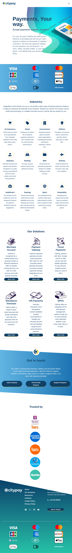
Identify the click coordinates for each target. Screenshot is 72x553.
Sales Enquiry (12, 382)
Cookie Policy (30, 501)
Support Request (60, 382)
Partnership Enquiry (36, 384)
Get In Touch (55, 509)
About (27, 489)
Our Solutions (30, 492)
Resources (29, 495)
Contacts (28, 498)
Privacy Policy (30, 504)
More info (11, 279)
